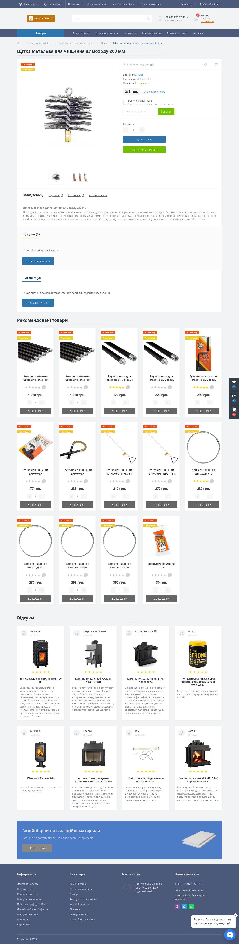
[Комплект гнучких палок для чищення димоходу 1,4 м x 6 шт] (77, 353)
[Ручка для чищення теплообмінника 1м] (119, 446)
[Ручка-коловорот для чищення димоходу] (203, 353)
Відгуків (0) (56, 195)
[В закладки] (48, 333)
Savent (139, 74)
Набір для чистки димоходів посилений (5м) (146, 779)
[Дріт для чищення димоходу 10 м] (77, 540)
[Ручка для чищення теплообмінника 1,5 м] (161, 446)
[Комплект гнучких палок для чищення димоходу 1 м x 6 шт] (35, 353)
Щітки (104, 42)
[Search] (148, 18)
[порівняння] (48, 338)
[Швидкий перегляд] (48, 344)
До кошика (144, 139)
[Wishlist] (205, 64)
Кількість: (129, 124)
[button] (234, 412)
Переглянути (37, 848)
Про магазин (75, 3)
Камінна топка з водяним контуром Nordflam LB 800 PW (93, 779)
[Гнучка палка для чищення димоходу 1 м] (119, 353)
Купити (166, 111)
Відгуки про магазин (150, 3)
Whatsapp (191, 906)
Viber (177, 906)
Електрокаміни (151, 33)
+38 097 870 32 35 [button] (188, 884)
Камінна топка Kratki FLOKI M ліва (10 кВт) (93, 680)
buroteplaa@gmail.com (189, 890)
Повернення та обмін (123, 3)
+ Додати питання (38, 303)
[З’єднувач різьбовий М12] (161, 540)
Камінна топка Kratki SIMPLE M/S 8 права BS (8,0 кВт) (198, 779)
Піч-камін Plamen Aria (40, 778)
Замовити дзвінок (173, 20)
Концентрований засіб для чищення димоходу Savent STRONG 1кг (198, 682)
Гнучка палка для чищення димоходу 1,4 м (161, 379)
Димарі (74, 894)
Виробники (24, 924)
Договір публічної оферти (32, 909)
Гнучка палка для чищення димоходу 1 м (119, 379)
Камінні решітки (176, 33)
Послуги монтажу (27, 914)
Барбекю (198, 33)
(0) (151, 64)
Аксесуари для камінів (37, 42)
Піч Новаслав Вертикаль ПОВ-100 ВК (41, 680)
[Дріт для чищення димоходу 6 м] (203, 446)
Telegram (184, 906)
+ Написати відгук (38, 261)
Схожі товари (98, 195)
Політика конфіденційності (33, 904)
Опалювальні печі (107, 33)
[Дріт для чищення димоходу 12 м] (119, 540)
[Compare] (216, 64)
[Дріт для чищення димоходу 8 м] (35, 540)
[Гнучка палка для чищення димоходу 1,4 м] (161, 353)
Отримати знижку (154, 91)
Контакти (22, 919)
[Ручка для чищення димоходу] (35, 446)
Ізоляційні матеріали (82, 919)
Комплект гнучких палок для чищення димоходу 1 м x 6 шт (35, 379)
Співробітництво (27, 894)
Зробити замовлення (207, 20)
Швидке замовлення (144, 149)
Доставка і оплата (96, 3)
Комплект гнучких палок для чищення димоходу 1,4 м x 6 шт (77, 379)
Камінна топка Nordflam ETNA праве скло (145, 680)
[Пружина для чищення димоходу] (77, 446)
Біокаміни (130, 33)
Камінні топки (81, 33)
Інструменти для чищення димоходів (74, 42)
